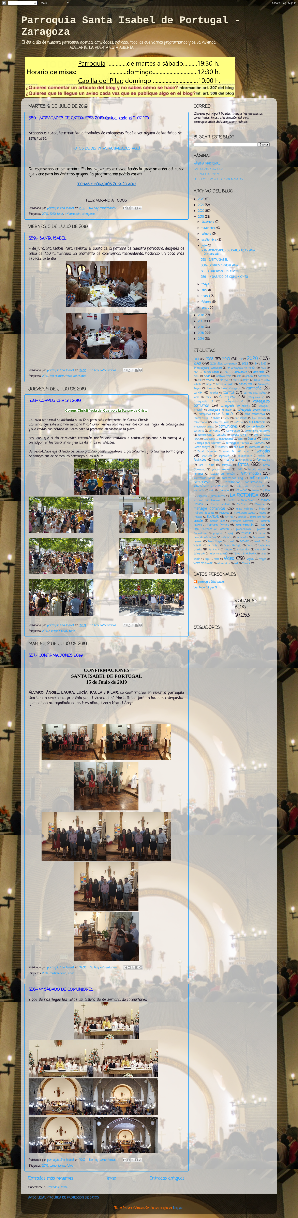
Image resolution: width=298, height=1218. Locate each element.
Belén (246, 380)
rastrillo (246, 533)
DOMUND (259, 443)
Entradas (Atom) (58, 1187)
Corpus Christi (58, 631)
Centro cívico (201, 418)
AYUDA (224, 380)
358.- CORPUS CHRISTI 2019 (219, 265)
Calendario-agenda (230, 388)
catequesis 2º (256, 397)
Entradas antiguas (167, 1178)
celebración (56, 376)
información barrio (204, 478)
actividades (241, 372)
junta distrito (218, 496)
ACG (227, 372)
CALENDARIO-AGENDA (208, 169)
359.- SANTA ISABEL (214, 260)
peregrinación (245, 525)
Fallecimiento (245, 456)
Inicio (111, 1178)
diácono (266, 439)
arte (239, 376)
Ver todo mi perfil (205, 587)
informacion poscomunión (211, 486)
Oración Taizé (217, 521)
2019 (45, 214)
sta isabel (79, 376)
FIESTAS (229, 460)
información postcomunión (251, 486)
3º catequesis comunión (208, 368)
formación (263, 460)
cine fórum (240, 418)
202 (241, 359)
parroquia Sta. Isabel (211, 582)
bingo (208, 384)
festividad (200, 460)
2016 (201, 327)
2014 (201, 339)
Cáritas (228, 392)
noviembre (209, 228)
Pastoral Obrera (218, 525)
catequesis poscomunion (253, 410)
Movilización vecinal (244, 513)
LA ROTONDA (244, 495)
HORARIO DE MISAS (207, 174)
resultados (242, 537)
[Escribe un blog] (128, 208)
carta (196, 397)
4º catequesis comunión (241, 368)
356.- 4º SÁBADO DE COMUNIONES (224, 277)
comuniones (57, 1166)
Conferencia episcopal (257, 431)
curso (240, 439)
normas (229, 517)
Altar (207, 376)
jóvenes (255, 490)
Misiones (224, 513)
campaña (254, 388)
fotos (60, 214)
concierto (199, 431)
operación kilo (258, 517)
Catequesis (228, 397)
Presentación (200, 533)
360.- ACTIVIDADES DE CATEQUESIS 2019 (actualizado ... (228, 252)
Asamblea (264, 376)
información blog (232, 478)
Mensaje (260, 504)
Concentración (256, 426)
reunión (198, 541)
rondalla (231, 541)
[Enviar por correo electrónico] (125, 208)
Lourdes (231, 500)
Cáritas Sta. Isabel (255, 393)
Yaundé (246, 563)
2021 (201, 205)
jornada (224, 490)
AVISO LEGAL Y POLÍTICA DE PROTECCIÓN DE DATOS (63, 1197)
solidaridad (243, 550)
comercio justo (221, 422)
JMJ (211, 490)
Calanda (211, 388)
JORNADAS (241, 490)
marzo (206, 296)
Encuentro (221, 447)
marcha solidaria (220, 504)
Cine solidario (259, 418)
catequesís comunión (235, 405)
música (198, 517)
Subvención (199, 554)
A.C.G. (263, 368)
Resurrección (259, 537)
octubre (207, 234)
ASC (199, 380)
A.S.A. (196, 372)
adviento (258, 372)
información (251, 473)
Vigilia (250, 559)
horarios (199, 474)
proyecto (217, 533)
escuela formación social (236, 451)
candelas (214, 393)
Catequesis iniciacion (220, 410)
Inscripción (199, 490)
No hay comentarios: (103, 208)
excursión (207, 456)
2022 (201, 199)
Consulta (221, 435)
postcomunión (243, 529)
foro (201, 465)
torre (263, 554)
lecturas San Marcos (207, 500)
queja (231, 533)
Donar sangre (202, 447)
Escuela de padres (207, 451)
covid (256, 435)
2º (256, 364)
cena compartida (255, 414)
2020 (52, 214)
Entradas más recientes (50, 1178)
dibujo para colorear (209, 443)
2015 (201, 333)
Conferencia (233, 431)
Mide (262, 509)
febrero (207, 302)
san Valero (213, 546)
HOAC (239, 470)
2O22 (263, 364)
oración (198, 521)
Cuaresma (209, 439)
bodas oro (245, 384)
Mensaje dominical (209, 508)
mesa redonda (244, 509)
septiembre (210, 240)
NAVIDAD (213, 517)
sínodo (228, 550)
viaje (207, 559)
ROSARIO (244, 541)
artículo (249, 376)
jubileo (266, 490)
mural (262, 513)
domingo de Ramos (237, 443)
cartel (209, 397)
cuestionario (226, 439)
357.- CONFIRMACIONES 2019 (220, 271)
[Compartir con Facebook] (136, 208)
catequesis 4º (233, 401)
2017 (201, 321)
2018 (201, 315)
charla (216, 418)
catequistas (205, 414)
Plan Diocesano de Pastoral (211, 529)
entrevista (254, 447)
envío (267, 447)
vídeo (229, 558)
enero (206, 308)
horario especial (257, 470)
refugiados (226, 537)
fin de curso (245, 460)
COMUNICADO (257, 422)
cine (227, 418)
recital (262, 533)
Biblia (257, 380)
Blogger (178, 1208)
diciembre (208, 222)
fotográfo (227, 465)
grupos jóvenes (221, 470)
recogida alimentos (205, 537)
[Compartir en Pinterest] (140, 208)
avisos (210, 380)
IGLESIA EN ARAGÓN (222, 474)
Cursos (252, 439)
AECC (196, 376)
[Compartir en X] (132, 208)
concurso (214, 430)
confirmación (57, 973)
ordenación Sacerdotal (242, 521)
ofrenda (242, 517)
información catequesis (80, 214)
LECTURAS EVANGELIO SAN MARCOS (218, 179)
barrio (236, 380)
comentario (200, 422)
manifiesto (247, 500)
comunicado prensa (204, 427)
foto (211, 465)
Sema (250, 546)
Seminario (213, 550)
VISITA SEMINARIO (203, 563)
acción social (211, 372)
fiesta (215, 460)
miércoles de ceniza (204, 513)
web (236, 563)
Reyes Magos (215, 541)
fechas (261, 456)
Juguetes (202, 496)
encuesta (239, 447)
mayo (206, 284)
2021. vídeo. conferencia (223, 364)
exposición (224, 456)
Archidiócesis (223, 376)
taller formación (219, 554)
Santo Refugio (232, 546)
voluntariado (223, 563)
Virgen (262, 559)
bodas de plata (224, 384)
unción (197, 559)
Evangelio (262, 451)
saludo (257, 541)
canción (198, 392)
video (216, 559)
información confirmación (243, 482)
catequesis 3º (203, 401)
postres (261, 529)
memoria (242, 504)
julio (205, 245)
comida (238, 422)
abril (205, 290)
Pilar (262, 525)
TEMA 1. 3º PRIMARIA (245, 554)
